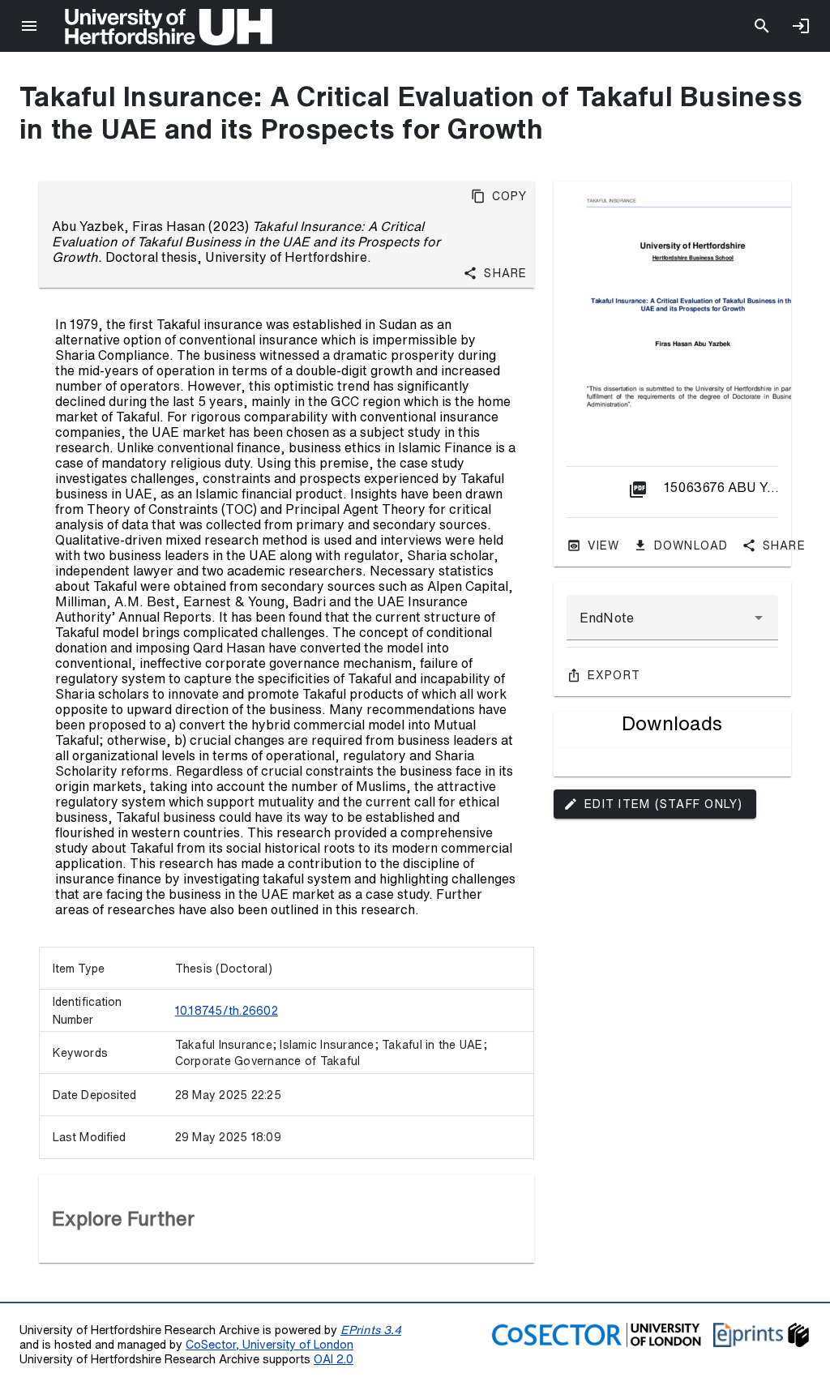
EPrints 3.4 (370, 1330)
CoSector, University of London (269, 1344)
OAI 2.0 (333, 1359)
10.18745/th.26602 (226, 1010)
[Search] (761, 25)
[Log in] (800, 25)
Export (614, 675)
